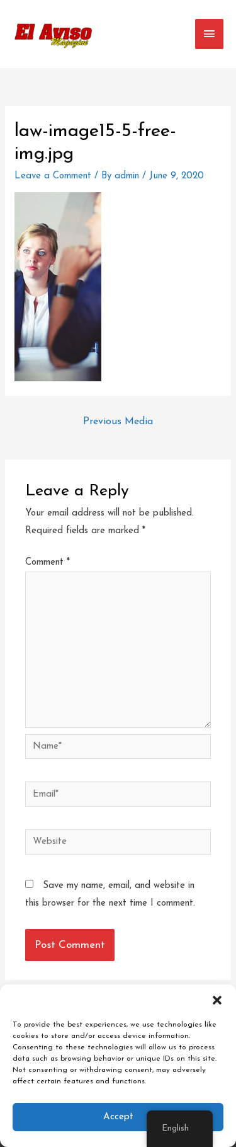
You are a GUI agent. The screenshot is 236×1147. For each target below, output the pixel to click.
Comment (47, 562)
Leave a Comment (52, 176)
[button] (217, 1000)
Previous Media (118, 422)
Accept (118, 1117)
